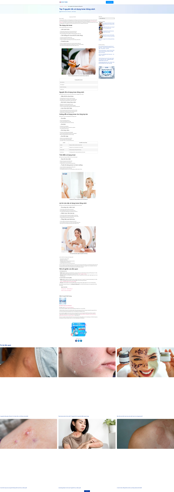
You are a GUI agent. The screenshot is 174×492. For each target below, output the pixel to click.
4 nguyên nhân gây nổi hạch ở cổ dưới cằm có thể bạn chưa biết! (14, 416)
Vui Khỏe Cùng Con (71, 315)
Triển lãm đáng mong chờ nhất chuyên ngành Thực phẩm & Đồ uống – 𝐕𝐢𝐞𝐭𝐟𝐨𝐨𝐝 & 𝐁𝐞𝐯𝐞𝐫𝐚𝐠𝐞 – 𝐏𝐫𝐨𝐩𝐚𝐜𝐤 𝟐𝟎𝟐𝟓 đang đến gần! (106, 59)
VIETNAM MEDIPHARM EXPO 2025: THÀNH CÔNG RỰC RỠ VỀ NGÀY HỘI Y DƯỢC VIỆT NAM (106, 63)
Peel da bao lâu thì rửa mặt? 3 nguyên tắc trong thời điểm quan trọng (73, 416)
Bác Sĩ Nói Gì (90, 314)
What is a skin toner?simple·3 (66, 290)
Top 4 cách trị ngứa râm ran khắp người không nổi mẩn (106, 39)
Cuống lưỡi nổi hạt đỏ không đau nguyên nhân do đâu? (108, 32)
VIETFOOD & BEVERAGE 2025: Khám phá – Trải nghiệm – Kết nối (106, 55)
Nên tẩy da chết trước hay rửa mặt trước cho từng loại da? (130, 416)
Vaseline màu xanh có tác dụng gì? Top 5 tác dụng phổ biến (108, 28)
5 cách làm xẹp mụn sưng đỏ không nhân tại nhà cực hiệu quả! (13, 487)
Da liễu (65, 6)
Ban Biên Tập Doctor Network (65, 305)
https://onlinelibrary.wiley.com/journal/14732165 (68, 281)
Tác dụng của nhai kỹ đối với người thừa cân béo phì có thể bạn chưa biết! (108, 24)
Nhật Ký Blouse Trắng (84, 314)
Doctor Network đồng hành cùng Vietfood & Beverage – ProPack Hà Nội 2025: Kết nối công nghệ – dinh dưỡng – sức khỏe (106, 47)
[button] (76, 341)
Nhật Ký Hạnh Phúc (64, 315)
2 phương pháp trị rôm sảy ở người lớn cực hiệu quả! (69, 487)
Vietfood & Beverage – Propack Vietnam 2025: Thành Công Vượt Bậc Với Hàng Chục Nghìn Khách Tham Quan (106, 51)
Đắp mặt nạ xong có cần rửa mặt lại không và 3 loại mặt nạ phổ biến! (109, 36)
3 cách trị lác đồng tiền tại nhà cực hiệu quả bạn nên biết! (129, 487)
